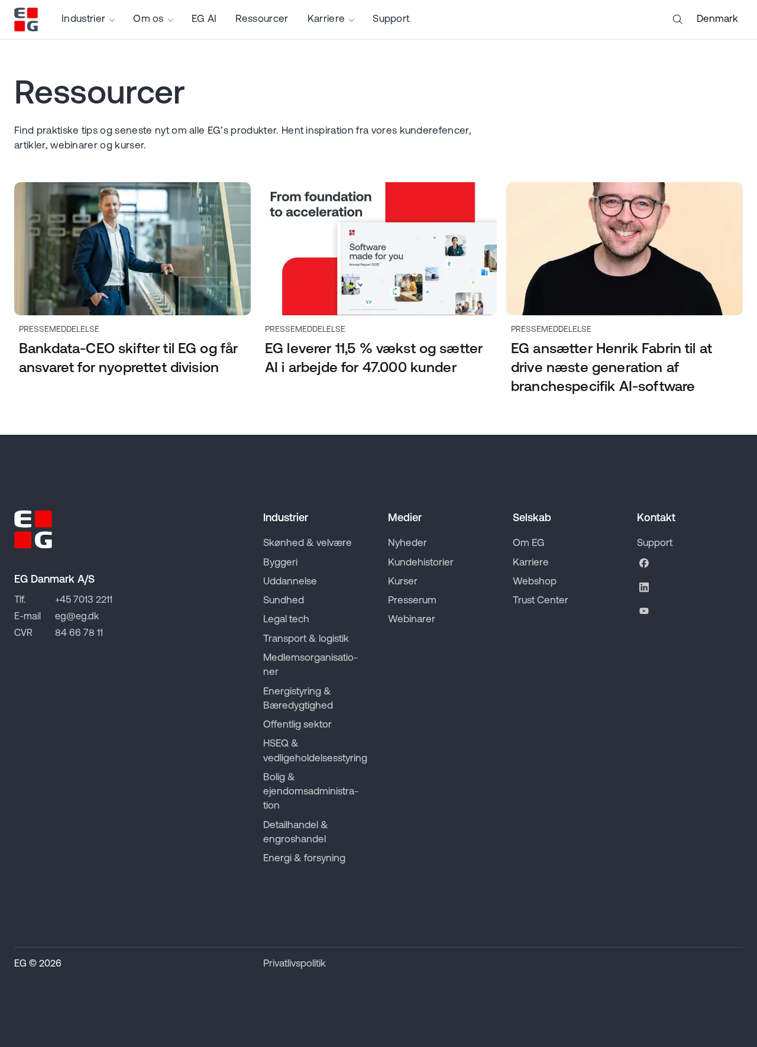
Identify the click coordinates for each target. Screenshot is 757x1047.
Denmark (717, 19)
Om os (148, 19)
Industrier (83, 19)
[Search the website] (677, 19)
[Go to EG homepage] (26, 19)
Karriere (326, 19)
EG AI (204, 19)
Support (391, 19)
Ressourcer (261, 19)
